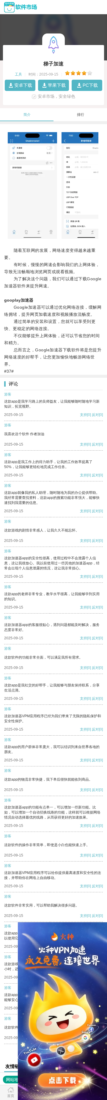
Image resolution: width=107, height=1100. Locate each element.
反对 (95, 415)
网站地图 (14, 1079)
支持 (83, 415)
